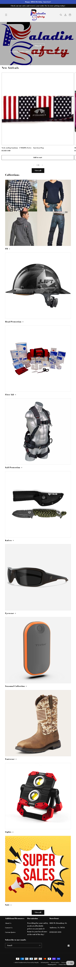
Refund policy (45, 962)
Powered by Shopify (33, 962)
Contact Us (9, 928)
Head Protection (13, 322)
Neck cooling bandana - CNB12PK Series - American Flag (23, 148)
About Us (8, 923)
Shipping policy (52, 964)
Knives (8, 540)
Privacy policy (55, 962)
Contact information (65, 964)
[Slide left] (34, 165)
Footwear (9, 759)
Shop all (38, 46)
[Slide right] (42, 165)
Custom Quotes (10, 932)
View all (38, 170)
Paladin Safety (22, 962)
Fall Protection (12, 467)
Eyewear (9, 613)
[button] (6, 15)
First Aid (9, 394)
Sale (7, 905)
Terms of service (66, 962)
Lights (8, 832)
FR (6, 249)
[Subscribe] (39, 945)
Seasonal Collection (15, 686)
